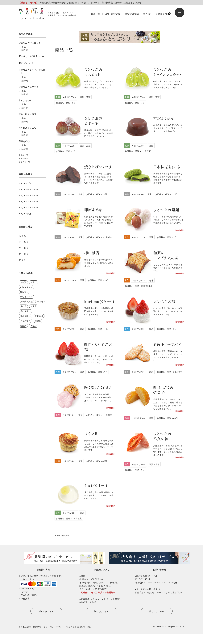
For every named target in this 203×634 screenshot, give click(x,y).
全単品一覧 (23, 158)
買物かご (161, 14)
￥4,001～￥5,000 (28, 207)
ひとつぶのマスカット (30, 42)
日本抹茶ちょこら (27, 127)
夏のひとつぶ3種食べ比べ (31, 56)
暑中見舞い (25, 311)
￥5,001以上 (25, 213)
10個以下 (23, 235)
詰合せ (25, 50)
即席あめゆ (24, 141)
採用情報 (37, 626)
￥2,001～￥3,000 (28, 195)
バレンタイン (26, 287)
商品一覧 (95, 14)
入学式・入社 (26, 301)
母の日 (40, 301)
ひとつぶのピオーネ (29, 86)
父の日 (23, 306)
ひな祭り (24, 291)
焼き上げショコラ (27, 114)
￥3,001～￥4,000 (28, 201)
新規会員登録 (132, 14)
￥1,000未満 (25, 183)
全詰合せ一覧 (24, 162)
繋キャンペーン (26, 63)
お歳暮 (38, 320)
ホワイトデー (26, 296)
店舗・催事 (112, 14)
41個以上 (23, 260)
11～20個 (24, 241)
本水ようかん (25, 100)
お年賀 (23, 282)
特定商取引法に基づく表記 (78, 626)
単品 (24, 46)
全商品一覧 (23, 155)
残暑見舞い (25, 316)
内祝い (34, 325)
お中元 (34, 306)
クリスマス (25, 320)
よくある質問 (25, 626)
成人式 (34, 282)
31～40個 (24, 254)
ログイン (147, 14)
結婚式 (23, 325)
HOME (57, 535)
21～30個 (24, 248)
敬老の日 (39, 316)
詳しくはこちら (46, 611)
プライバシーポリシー (54, 626)
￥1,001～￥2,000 (28, 189)
